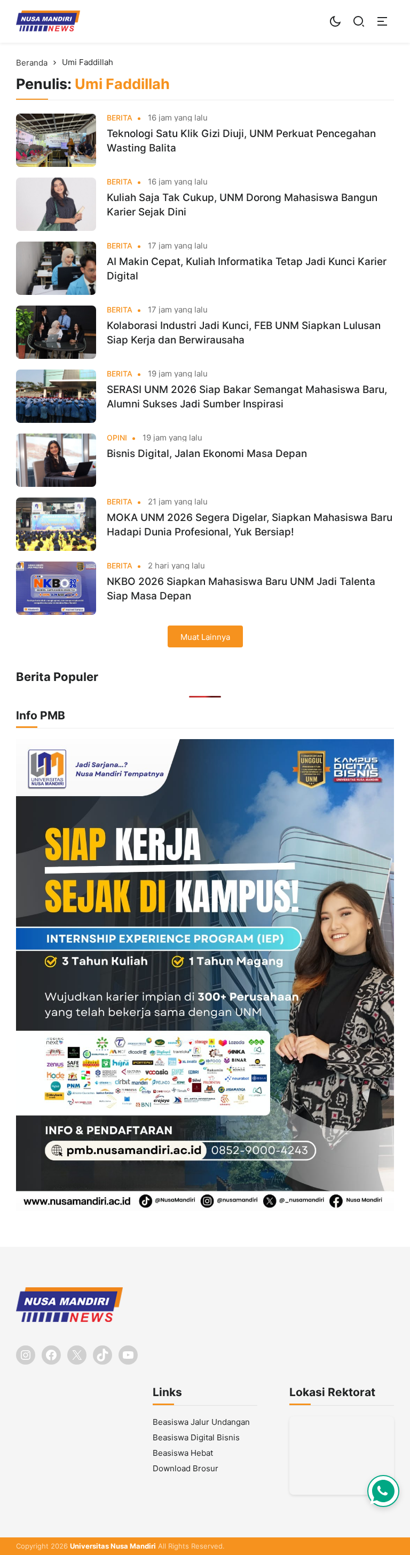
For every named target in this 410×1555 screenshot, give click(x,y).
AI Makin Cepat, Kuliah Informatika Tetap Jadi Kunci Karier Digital (247, 268)
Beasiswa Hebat (183, 1453)
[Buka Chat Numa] (383, 1491)
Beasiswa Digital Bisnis (196, 1437)
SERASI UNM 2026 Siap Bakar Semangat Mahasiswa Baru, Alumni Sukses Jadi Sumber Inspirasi (247, 396)
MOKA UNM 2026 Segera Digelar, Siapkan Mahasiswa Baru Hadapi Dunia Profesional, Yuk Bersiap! (249, 524)
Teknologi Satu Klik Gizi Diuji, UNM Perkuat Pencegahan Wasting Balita (241, 140)
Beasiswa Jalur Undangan (201, 1422)
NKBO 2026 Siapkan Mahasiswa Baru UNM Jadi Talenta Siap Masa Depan (241, 588)
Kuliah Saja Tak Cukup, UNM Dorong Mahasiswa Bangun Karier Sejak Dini (242, 204)
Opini (117, 438)
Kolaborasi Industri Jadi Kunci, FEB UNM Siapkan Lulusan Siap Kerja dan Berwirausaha (244, 332)
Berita (119, 118)
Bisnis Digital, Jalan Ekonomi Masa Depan (207, 453)
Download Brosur (185, 1468)
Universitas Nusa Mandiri (113, 1546)
